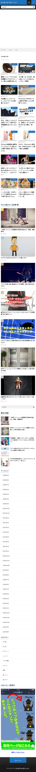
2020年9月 (6, 475)
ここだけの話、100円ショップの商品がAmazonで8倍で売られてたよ (9, 194)
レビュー (14, 64)
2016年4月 (6, 594)
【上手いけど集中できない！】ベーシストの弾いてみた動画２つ (26, 170)
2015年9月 (6, 627)
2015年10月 (6, 622)
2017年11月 (6, 513)
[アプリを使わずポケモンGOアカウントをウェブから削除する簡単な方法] (5, 452)
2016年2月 (6, 603)
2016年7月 (6, 579)
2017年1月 (6, 551)
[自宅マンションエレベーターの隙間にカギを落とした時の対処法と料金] (5, 431)
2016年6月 (6, 584)
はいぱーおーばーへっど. (22, 768)
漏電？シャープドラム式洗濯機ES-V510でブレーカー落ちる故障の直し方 (9, 79)
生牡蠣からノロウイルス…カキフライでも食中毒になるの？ (8, 101)
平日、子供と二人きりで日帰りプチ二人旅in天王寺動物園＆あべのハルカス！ (9, 124)
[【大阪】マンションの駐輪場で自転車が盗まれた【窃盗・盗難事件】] (5, 421)
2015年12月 (6, 613)
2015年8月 (6, 632)
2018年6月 (6, 489)
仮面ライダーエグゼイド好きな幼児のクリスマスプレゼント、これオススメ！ (9, 171)
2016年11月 (6, 560)
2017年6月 (6, 527)
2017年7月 (6, 522)
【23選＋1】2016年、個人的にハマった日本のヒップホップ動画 (26, 79)
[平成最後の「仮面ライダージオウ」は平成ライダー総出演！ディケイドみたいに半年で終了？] (5, 441)
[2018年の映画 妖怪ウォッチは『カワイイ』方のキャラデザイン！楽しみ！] (5, 462)
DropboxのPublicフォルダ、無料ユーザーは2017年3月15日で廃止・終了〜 (26, 124)
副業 (4, 670)
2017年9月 (6, 518)
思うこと (5, 675)
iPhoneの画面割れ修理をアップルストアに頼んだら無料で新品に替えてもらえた (9, 147)
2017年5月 (6, 532)
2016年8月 (6, 575)
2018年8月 (6, 480)
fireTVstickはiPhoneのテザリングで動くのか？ (14, 258)
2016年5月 (6, 589)
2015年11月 (6, 617)
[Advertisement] (18, 28)
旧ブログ (14, 108)
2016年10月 (6, 565)
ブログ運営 (6, 660)
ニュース (5, 656)
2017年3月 (6, 541)
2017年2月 (6, 546)
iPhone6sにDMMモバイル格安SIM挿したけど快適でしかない (26, 101)
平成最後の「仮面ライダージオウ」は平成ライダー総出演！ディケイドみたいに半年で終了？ (22, 439)
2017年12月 (6, 508)
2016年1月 (6, 608)
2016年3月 (6, 598)
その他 (4, 233)
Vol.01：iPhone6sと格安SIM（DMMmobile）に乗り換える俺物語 (26, 146)
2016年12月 (6, 556)
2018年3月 (6, 503)
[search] (33, 7)
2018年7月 (6, 484)
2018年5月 (6, 494)
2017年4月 (6, 537)
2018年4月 (6, 499)
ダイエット (6, 651)
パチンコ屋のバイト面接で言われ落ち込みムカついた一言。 (26, 194)
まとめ (4, 344)
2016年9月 (6, 570)
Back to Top (18, 760)
